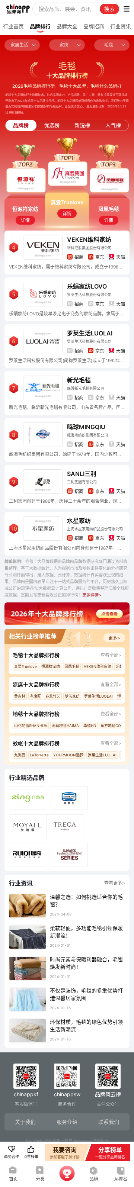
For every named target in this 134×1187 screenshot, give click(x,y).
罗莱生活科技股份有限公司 (89, 294)
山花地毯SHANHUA (30, 725)
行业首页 (13, 26)
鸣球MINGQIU (86, 427)
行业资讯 (120, 26)
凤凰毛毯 (71, 666)
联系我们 (108, 1122)
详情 (25, 220)
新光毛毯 (79, 380)
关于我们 (25, 1122)
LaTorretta (39, 755)
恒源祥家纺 (50, 666)
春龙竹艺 (52, 696)
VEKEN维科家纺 (89, 239)
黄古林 (19, 696)
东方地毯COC (112, 725)
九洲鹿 (19, 755)
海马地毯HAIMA (65, 725)
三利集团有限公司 (82, 482)
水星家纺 (79, 520)
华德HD (89, 725)
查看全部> (110, 655)
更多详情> (91, 595)
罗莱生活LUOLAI (89, 333)
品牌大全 (67, 26)
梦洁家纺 (72, 696)
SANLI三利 (81, 473)
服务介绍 (67, 1122)
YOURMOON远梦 (68, 755)
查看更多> (114, 883)
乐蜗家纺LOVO (87, 286)
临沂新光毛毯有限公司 (85, 388)
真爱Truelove (25, 666)
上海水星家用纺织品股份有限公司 (95, 529)
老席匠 (35, 696)
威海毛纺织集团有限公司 (87, 435)
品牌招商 (93, 26)
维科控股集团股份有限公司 (89, 247)
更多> (114, 638)
